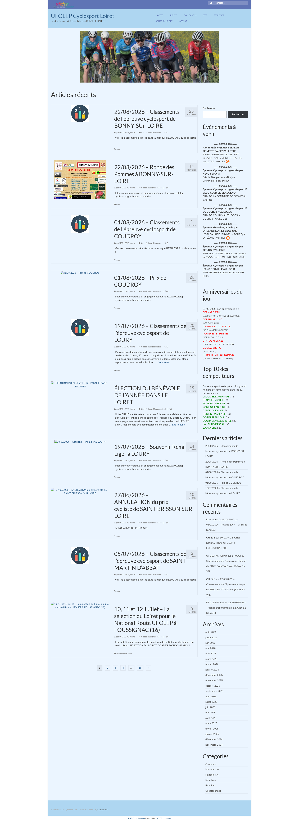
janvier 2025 (212, 734)
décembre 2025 (214, 675)
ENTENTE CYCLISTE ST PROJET (218, 344)
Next (222, 56)
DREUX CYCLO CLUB (213, 337)
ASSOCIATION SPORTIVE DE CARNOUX (221, 316)
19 (140, 668)
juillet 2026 (211, 637)
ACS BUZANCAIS (211, 323)
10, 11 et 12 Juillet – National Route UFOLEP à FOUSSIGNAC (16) (224, 542)
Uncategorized (159, 409)
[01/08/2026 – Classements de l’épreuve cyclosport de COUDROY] (80, 224)
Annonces (157, 188)
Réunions (210, 785)
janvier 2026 (212, 669)
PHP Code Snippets (136, 818)
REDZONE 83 (209, 351)
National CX (211, 774)
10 (156, 79)
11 (160, 79)
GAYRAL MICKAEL (213, 340)
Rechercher (209, 108)
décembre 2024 (214, 739)
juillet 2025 (211, 701)
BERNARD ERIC (212, 312)
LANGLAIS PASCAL (213, 424)
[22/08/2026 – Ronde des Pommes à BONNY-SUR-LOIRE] (80, 179)
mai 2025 (210, 712)
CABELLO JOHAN (213, 410)
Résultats (157, 133)
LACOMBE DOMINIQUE (216, 396)
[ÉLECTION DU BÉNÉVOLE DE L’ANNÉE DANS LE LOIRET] (80, 384)
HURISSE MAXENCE (214, 414)
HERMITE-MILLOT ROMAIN (218, 355)
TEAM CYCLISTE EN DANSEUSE (217, 358)
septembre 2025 (214, 691)
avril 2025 (210, 718)
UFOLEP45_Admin (127, 133)
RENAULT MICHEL (213, 400)
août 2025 (210, 696)
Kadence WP (102, 810)
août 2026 (210, 632)
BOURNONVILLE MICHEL (217, 420)
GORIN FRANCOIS (213, 417)
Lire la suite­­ (163, 362)
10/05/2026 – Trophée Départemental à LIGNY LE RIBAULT (226, 607)
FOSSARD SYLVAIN (214, 403)
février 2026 (212, 664)
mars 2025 (211, 723)
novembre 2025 (214, 680)
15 (173, 79)
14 (170, 79)
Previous (77, 56)
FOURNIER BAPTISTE (215, 333)
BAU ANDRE (209, 427)
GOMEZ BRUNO (212, 347)
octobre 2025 (212, 685)
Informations (212, 769)
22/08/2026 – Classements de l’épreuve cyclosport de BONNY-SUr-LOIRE (225, 451)
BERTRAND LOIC (212, 319)
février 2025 (212, 728)
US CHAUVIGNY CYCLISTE (215, 330)
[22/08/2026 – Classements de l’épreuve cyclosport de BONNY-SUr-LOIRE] (80, 113)
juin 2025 (210, 707)
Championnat (121, 654)
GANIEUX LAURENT (214, 407)
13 (166, 79)
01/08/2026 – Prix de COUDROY (223, 482)
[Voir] (227, 161)
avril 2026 (210, 653)
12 (163, 79)
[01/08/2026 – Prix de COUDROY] (80, 272)
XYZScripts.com (164, 818)
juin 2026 (210, 642)
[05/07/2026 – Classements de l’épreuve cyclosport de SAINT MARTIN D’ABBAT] (80, 555)
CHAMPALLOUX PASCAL (217, 326)
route (118, 149)
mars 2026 (211, 659)
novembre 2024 (214, 744)
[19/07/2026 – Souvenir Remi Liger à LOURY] (80, 441)
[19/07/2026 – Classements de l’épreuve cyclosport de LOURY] (80, 327)
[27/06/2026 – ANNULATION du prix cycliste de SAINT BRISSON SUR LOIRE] (80, 491)
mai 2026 (210, 648)
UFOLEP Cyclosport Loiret (82, 15)
